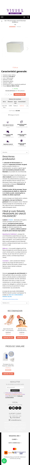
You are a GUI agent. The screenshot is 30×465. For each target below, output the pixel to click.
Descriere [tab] (5, 152)
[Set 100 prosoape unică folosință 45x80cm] (15, 47)
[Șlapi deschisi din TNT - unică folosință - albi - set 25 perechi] (8, 321)
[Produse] (2, 17)
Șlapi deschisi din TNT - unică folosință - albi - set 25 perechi (8, 329)
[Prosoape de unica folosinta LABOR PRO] (8, 356)
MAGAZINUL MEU (14, 436)
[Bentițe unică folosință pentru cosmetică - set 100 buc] (22, 321)
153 (15, 24)
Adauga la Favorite (14, 115)
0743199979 (16, 417)
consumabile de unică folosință (17, 171)
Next (27, 48)
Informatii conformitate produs (10, 299)
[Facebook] (10, 408)
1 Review (18, 26)
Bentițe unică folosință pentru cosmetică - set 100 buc (22, 329)
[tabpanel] (15, 47)
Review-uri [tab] (6, 303)
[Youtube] (13, 408)
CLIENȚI (14, 439)
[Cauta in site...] (28, 17)
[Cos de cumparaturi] (24, 17)
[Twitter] (16, 408)
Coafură (4, 220)
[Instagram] (19, 408)
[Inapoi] (1, 21)
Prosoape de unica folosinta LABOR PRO (8, 365)
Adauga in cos (19, 94)
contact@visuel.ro (16, 420)
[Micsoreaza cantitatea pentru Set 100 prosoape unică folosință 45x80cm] (6, 94)
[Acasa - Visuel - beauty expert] (15, 11)
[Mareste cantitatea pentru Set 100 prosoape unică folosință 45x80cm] (11, 94)
